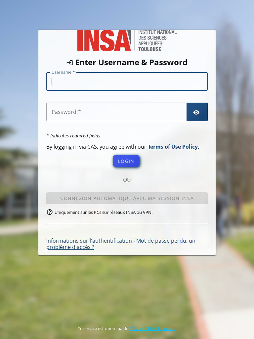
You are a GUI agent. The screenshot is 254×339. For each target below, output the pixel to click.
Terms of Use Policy (173, 146)
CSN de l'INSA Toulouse (152, 328)
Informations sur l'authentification (89, 240)
